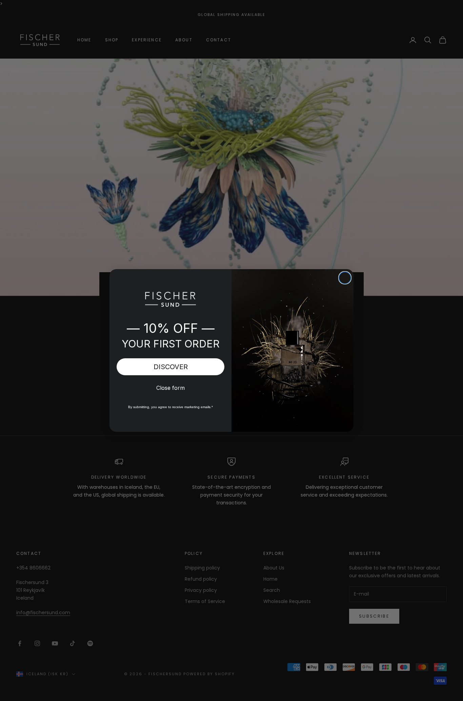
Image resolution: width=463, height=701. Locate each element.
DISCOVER (171, 367)
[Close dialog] (345, 278)
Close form (170, 387)
